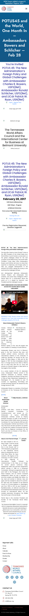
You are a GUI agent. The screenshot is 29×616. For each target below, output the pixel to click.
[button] (26, 8)
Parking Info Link (14, 216)
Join (10, 515)
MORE (3, 395)
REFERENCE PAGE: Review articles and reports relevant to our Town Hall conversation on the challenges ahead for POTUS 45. (14, 318)
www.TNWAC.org (21, 513)
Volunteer (19, 515)
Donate (14, 515)
